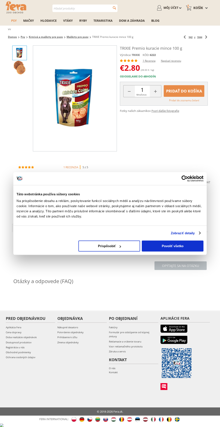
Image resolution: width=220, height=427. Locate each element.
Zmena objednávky (68, 342)
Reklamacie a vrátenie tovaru (125, 341)
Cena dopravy (13, 332)
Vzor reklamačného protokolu (126, 346)
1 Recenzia (149, 61)
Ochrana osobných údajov (20, 357)
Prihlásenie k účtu (67, 337)
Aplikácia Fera (13, 327)
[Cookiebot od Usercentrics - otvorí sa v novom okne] (184, 178)
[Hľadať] (114, 8)
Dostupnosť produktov (19, 342)
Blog (155, 20)
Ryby (83, 20)
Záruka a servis (117, 351)
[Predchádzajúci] (184, 37)
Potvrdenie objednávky (70, 332)
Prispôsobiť (107, 246)
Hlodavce (48, 20)
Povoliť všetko (172, 246)
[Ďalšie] (206, 37)
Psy (14, 20)
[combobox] (84, 8)
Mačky (28, 20)
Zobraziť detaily (183, 233)
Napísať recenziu (171, 61)
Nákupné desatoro (67, 327)
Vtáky (68, 20)
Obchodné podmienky (18, 352)
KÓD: (146, 55)
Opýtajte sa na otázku (180, 266)
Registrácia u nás (15, 347)
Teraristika (103, 20)
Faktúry (113, 327)
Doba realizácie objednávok (21, 337)
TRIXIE (136, 55)
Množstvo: (141, 94)
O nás (112, 368)
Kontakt (113, 372)
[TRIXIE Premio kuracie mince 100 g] (74, 98)
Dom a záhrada (132, 20)
